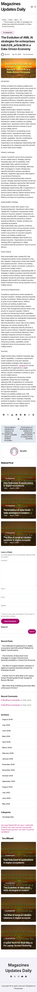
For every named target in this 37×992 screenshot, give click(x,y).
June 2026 (6, 731)
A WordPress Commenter (10, 705)
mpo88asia (5, 832)
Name (3, 588)
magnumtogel (6, 830)
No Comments (28, 54)
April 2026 (6, 742)
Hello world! (27, 700)
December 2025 (8, 764)
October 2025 (7, 776)
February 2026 (8, 753)
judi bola (18, 827)
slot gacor (21, 825)
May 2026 (6, 736)
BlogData (29, 986)
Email (3, 597)
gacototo (15, 830)
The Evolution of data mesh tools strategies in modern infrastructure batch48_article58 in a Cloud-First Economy (18, 658)
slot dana (11, 827)
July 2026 (6, 725)
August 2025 (7, 787)
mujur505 (30, 830)
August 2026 (7, 719)
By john (7, 54)
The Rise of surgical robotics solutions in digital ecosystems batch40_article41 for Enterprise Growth (17, 668)
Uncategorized (7, 32)
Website (3, 605)
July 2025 (6, 793)
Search (4, 627)
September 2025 (8, 781)
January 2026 (7, 759)
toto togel (4, 825)
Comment (4, 560)
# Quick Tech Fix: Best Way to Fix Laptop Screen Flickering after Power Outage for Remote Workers (17, 678)
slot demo (22, 830)
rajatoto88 (29, 825)
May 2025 (6, 804)
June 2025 (6, 798)
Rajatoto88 (13, 825)
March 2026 (7, 748)
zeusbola (22, 365)
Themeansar (18, 988)
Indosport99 (26, 827)
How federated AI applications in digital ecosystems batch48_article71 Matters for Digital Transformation (17, 648)
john (25, 451)
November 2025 (8, 770)
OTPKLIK (4, 827)
